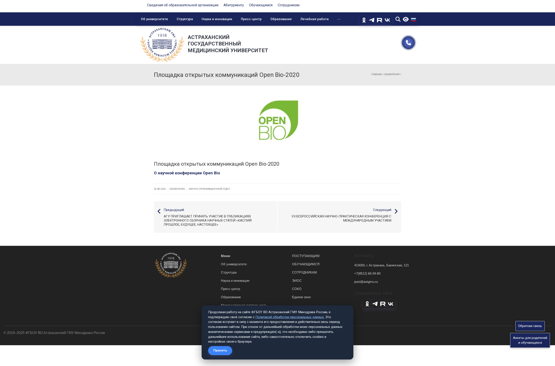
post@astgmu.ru (366, 281)
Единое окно (301, 297)
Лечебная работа (314, 19)
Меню (225, 256)
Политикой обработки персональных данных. (290, 317)
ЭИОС (297, 280)
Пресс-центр (251, 19)
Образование (281, 19)
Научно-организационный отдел (209, 189)
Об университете (154, 19)
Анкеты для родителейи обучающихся (530, 340)
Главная (376, 74)
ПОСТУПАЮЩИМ (306, 256)
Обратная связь (530, 326)
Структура (185, 19)
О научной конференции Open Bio (187, 173)
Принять (220, 350)
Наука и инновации (217, 19)
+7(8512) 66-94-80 (367, 273)
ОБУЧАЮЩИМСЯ (306, 264)
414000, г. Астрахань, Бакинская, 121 (381, 265)
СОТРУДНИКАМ (304, 272)
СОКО (297, 289)
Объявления (392, 74)
